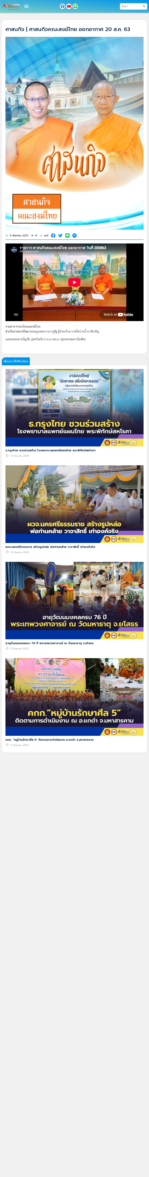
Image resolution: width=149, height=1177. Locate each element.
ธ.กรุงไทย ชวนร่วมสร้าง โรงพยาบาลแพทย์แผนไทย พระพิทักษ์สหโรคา (50, 450)
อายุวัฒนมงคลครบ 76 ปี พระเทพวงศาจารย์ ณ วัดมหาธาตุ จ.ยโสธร (49, 643)
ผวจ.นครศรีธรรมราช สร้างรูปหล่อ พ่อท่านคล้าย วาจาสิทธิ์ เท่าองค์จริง (50, 547)
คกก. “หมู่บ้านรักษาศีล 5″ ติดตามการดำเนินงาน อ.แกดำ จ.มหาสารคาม (49, 740)
